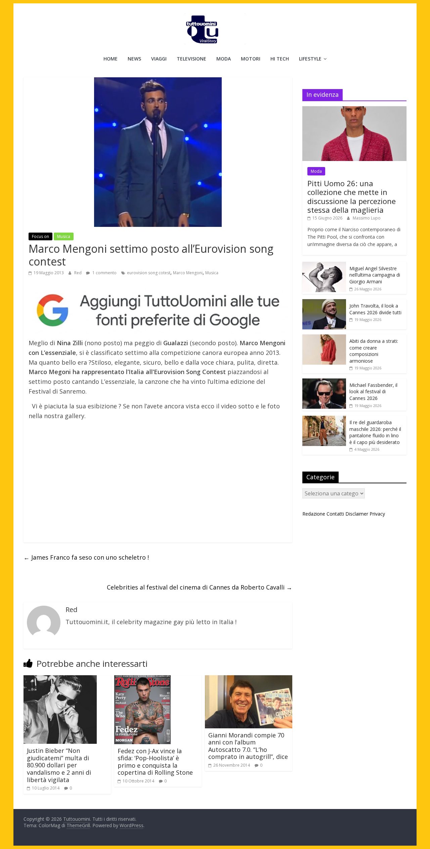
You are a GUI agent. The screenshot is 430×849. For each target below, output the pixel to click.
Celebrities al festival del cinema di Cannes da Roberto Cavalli (199, 587)
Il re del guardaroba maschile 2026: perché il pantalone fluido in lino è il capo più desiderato (375, 432)
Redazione (313, 514)
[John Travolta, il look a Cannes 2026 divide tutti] (324, 302)
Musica (63, 236)
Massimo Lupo (367, 218)
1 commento (104, 273)
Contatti (335, 514)
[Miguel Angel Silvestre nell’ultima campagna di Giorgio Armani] (324, 265)
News (134, 58)
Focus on (40, 236)
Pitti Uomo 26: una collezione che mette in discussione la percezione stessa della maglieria (351, 196)
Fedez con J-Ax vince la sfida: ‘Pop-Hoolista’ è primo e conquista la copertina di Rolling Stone (155, 762)
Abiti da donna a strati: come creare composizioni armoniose (373, 351)
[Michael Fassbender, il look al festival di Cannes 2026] (324, 382)
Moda (223, 58)
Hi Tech (279, 58)
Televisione (191, 58)
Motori (250, 58)
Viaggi (159, 58)
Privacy (377, 514)
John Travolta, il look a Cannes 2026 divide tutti (375, 309)
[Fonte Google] (158, 311)
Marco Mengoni (188, 273)
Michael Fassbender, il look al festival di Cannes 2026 (373, 391)
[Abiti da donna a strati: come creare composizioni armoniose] (324, 338)
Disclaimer (356, 514)
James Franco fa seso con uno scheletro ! (86, 557)
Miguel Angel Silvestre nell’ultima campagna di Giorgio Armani (374, 275)
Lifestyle (310, 58)
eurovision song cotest (148, 273)
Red (78, 273)
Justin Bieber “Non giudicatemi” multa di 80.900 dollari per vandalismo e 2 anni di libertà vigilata (59, 764)
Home (110, 58)
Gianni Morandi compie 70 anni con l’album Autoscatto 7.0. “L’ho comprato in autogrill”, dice (248, 746)
